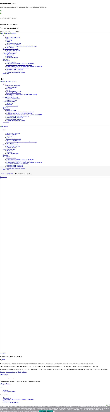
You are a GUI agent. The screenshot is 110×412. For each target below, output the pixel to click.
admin (3, 359)
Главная (2, 173)
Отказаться (50, 411)
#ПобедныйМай (22, 372)
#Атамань (2, 372)
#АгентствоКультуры (11, 372)
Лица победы (7, 398)
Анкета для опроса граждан (10, 402)
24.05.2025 (3, 353)
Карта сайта (6, 400)
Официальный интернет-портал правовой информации (18, 399)
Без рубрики (9, 173)
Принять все (43, 411)
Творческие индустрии (9, 391)
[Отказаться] (54, 411)
